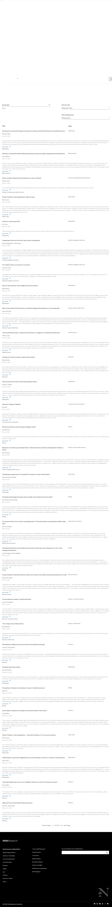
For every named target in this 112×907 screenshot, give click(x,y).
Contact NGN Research (38, 849)
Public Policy (71, 197)
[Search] (49, 104)
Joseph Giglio (11, 806)
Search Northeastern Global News (72, 849)
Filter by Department (68, 115)
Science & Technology (9, 855)
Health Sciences (85, 178)
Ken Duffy (4, 407)
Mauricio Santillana (7, 526)
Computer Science (73, 404)
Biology (70, 497)
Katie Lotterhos (6, 453)
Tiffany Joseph (6, 335)
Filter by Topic (66, 105)
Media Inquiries (36, 858)
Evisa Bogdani (5, 713)
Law (4, 872)
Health (4, 868)
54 (61, 825)
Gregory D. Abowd (7, 384)
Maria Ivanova (5, 200)
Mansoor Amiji (6, 181)
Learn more (5, 146)
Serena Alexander (6, 311)
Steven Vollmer (6, 156)
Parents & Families (37, 865)
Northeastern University (15, 904)
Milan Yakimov (6, 288)
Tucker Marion (17, 243)
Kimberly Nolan (6, 360)
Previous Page (46, 825)
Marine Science (72, 153)
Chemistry (71, 178)
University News (7, 862)
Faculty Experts (36, 852)
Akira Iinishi (5, 500)
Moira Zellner (12, 477)
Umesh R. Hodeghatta (7, 602)
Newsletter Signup (37, 862)
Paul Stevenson (6, 429)
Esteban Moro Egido (7, 577)
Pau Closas (5, 224)
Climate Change (72, 308)
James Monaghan (6, 553)
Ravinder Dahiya (6, 134)
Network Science (73, 574)
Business (82, 240)
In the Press (35, 855)
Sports (4, 881)
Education (71, 357)
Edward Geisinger (13, 500)
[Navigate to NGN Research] (10, 840)
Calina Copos (5, 760)
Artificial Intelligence (74, 240)
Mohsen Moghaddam (7, 243)
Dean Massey (5, 477)
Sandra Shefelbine (16, 553)
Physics (70, 426)
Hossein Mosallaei (6, 670)
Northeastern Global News (11, 849)
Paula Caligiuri (5, 785)
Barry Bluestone (6, 626)
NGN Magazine (36, 871)
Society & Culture (8, 878)
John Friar (4, 647)
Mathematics (71, 285)
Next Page (67, 825)
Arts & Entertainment (9, 859)
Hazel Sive (4, 691)
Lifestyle (5, 875)
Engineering (71, 130)
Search (3, 108)
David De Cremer (6, 267)
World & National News (9, 852)
